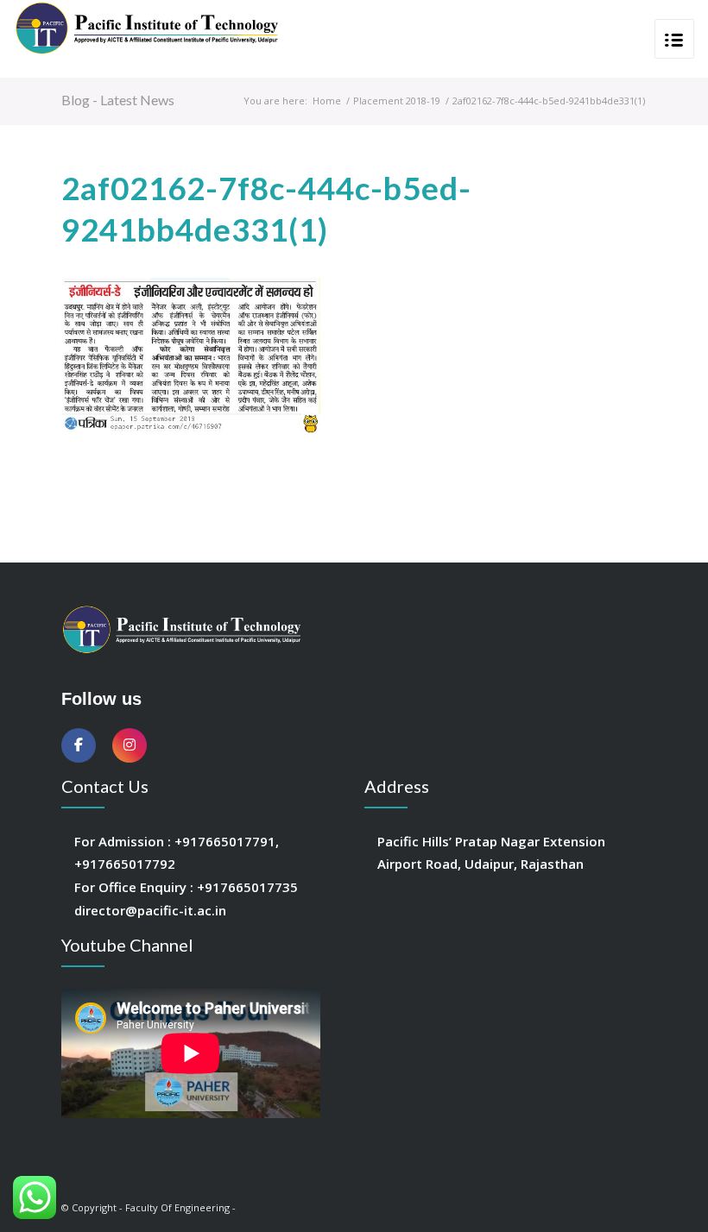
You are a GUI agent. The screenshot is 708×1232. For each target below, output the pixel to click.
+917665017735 (247, 887)
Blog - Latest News (117, 99)
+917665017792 (124, 863)
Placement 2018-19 (396, 100)
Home (327, 100)
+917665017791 (224, 841)
